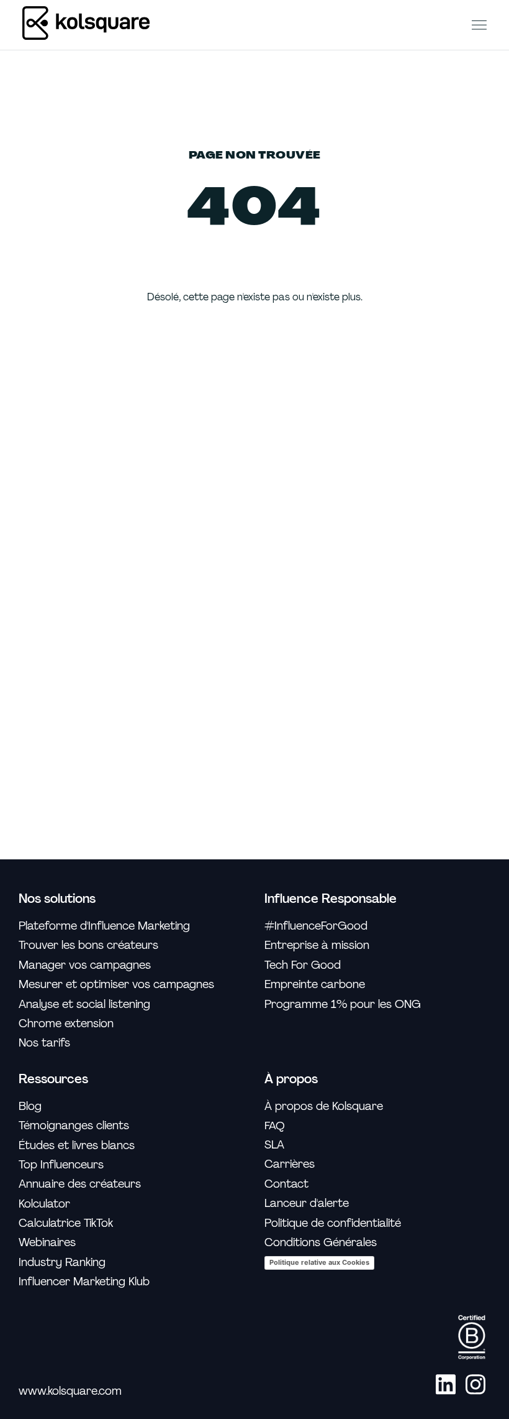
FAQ (274, 1125)
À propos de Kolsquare (323, 1106)
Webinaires (47, 1243)
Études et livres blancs (77, 1146)
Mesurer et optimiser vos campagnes (116, 985)
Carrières (289, 1164)
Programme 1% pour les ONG (342, 1004)
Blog (30, 1106)
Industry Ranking (62, 1262)
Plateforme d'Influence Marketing (104, 926)
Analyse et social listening (84, 1004)
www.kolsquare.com (70, 1391)
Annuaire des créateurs (80, 1184)
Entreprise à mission (316, 945)
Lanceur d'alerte (306, 1203)
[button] (479, 24)
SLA (274, 1145)
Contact (286, 1184)
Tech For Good (302, 965)
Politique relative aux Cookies (319, 1262)
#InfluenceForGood (315, 926)
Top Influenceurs (61, 1165)
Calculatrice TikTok (66, 1223)
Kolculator (44, 1204)
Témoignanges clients (74, 1126)
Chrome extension (66, 1024)
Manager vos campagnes (85, 965)
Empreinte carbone (314, 985)
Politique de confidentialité (332, 1223)
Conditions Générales (320, 1243)
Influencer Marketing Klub (84, 1282)
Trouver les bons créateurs (88, 945)
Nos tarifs (44, 1043)
